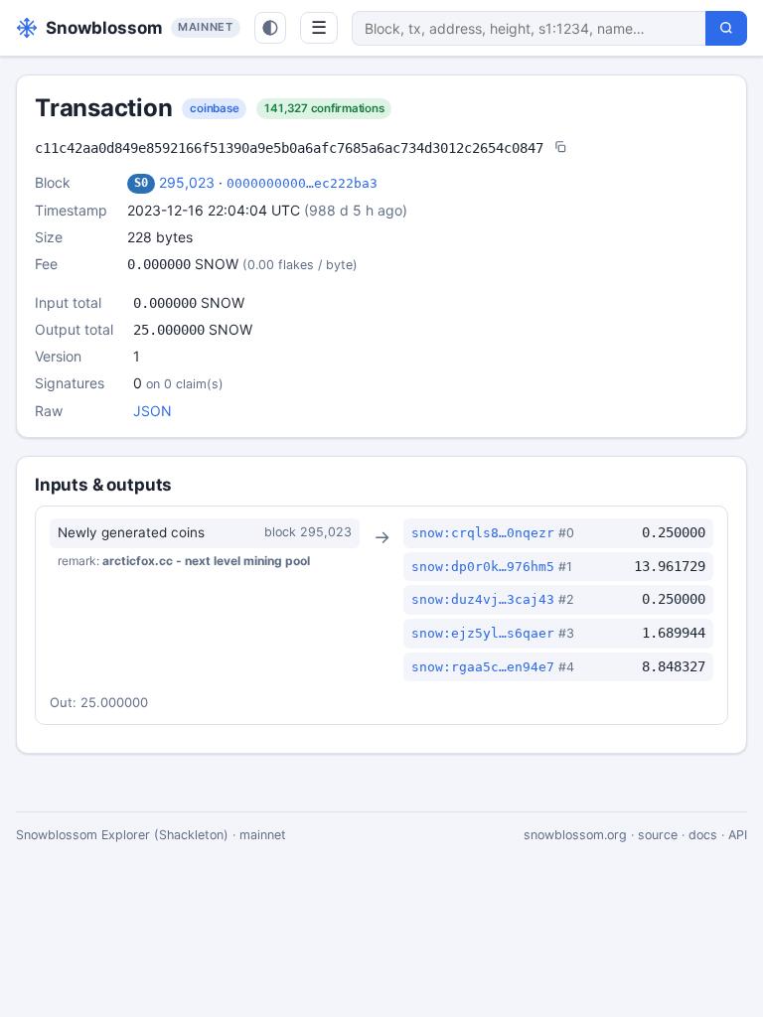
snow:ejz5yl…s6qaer (482, 633)
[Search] (726, 28)
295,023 (187, 182)
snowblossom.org (575, 834)
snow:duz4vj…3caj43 (482, 599)
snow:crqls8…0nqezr (482, 532)
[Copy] (560, 148)
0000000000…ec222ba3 (302, 183)
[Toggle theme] (270, 28)
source (658, 834)
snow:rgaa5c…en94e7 (482, 666)
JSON (152, 410)
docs (702, 834)
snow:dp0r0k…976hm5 (482, 566)
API (737, 834)
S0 (141, 183)
